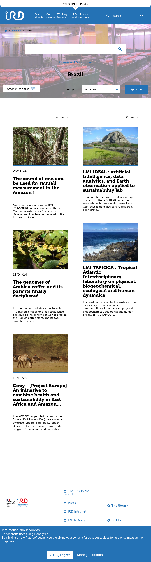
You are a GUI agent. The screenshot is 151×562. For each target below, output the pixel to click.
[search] (123, 15)
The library (119, 505)
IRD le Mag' (76, 520)
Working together (62, 15)
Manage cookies (90, 555)
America (16, 30)
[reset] (111, 49)
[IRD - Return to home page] (15, 15)
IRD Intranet (77, 511)
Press (72, 503)
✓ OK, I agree (60, 555)
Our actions (50, 15)
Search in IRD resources (75, 62)
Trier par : (71, 89)
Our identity (39, 15)
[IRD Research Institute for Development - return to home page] (17, 503)
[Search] (121, 49)
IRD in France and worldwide (81, 15)
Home (5, 31)
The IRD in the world (77, 492)
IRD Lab (117, 520)
